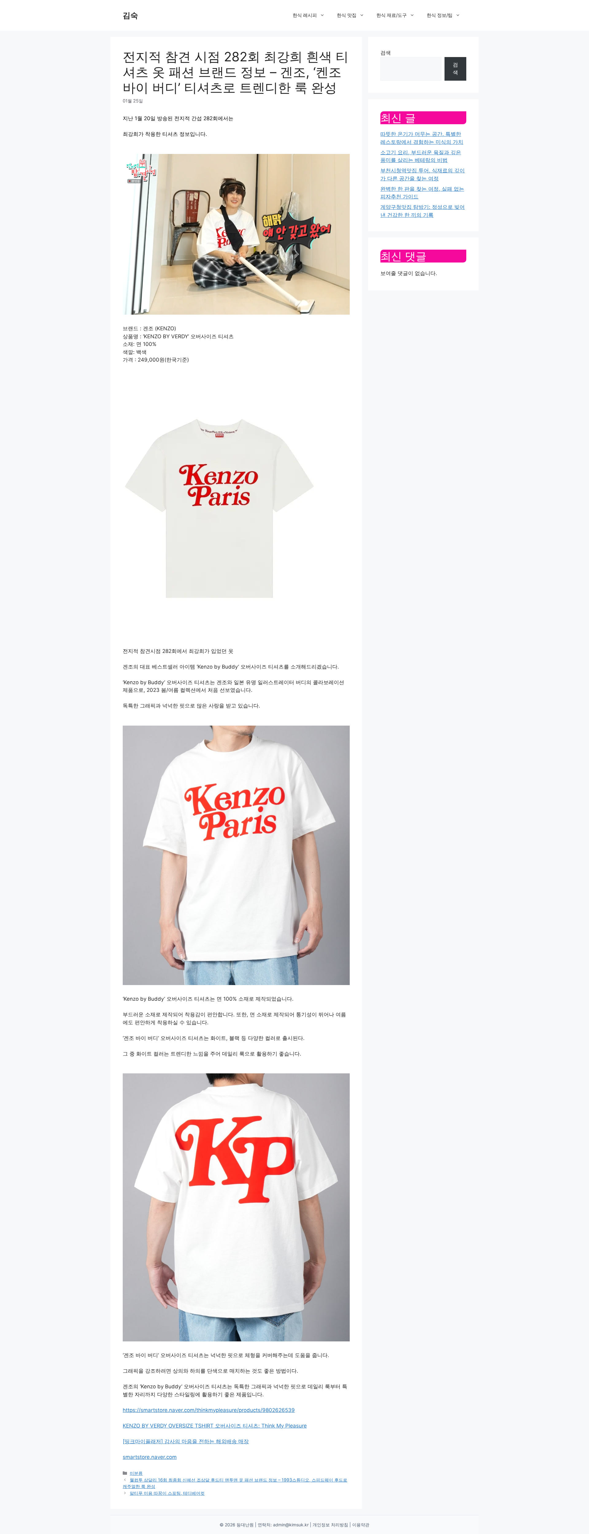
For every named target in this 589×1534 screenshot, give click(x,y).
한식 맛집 (346, 15)
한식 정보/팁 (439, 15)
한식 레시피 (305, 15)
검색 (385, 53)
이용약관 (360, 1524)
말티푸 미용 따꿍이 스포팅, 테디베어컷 (167, 1493)
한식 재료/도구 (391, 15)
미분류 (136, 1473)
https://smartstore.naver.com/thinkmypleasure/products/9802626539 (209, 1410)
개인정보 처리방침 (330, 1524)
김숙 (130, 15)
